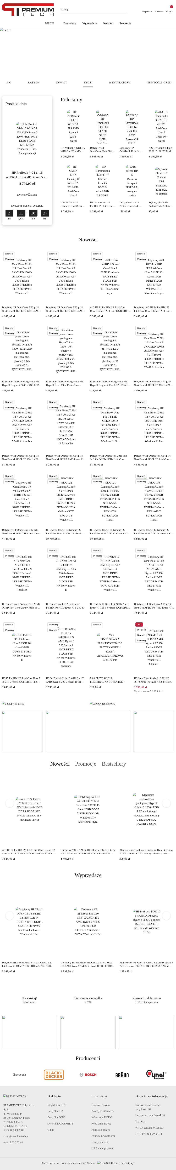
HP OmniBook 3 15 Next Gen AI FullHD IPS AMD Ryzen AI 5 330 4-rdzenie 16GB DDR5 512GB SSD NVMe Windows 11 (65, 606)
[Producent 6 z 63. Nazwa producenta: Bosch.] (54, 1075)
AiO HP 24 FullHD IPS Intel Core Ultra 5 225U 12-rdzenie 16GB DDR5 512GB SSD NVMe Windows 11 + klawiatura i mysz (109, 309)
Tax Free (140, 1121)
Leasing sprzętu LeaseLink (150, 1115)
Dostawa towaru (100, 1105)
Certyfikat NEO (56, 1117)
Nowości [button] (60, 764)
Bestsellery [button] (114, 764)
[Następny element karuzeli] (172, 1074)
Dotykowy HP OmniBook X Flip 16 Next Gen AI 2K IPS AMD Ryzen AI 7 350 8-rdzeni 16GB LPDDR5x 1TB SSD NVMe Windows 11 (153, 606)
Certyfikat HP (55, 1111)
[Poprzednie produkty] (9, 803)
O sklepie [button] (54, 1096)
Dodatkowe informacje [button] (151, 1096)
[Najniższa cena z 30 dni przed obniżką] (173, 691)
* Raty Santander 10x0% (149, 1127)
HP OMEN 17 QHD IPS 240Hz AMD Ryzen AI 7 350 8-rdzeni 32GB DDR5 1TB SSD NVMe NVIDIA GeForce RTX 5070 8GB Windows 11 (109, 606)
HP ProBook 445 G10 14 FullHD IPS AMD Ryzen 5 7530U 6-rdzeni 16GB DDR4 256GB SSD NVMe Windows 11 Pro (146, 964)
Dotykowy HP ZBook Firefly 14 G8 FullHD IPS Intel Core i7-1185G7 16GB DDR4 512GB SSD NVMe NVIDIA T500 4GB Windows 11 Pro (27, 964)
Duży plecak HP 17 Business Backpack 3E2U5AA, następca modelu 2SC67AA (129, 204)
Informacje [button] (99, 1096)
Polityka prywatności (103, 1135)
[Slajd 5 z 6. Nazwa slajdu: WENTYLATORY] (88, 53)
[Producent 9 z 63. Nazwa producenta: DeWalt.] (156, 1075)
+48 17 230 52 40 (13, 1142)
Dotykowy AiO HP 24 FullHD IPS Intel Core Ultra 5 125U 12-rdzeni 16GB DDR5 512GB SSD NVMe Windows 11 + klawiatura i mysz (151, 309)
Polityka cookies (100, 1129)
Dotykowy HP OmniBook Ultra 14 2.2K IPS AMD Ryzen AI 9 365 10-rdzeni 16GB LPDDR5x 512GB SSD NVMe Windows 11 (132, 150)
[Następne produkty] (166, 803)
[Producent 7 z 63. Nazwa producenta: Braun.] (88, 1075)
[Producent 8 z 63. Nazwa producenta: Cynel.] (122, 1075)
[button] (51, 23)
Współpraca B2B (57, 1105)
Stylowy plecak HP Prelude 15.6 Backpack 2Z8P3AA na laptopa (160, 204)
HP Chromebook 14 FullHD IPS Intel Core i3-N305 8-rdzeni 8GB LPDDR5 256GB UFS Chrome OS (101, 204)
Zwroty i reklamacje (102, 1111)
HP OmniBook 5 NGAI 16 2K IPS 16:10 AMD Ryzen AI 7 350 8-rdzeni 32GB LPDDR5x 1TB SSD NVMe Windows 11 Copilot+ (153, 680)
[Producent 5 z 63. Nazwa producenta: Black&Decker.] (20, 1075)
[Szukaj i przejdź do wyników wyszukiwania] (125, 9)
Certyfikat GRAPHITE (60, 1123)
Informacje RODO (101, 1117)
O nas (50, 1129)
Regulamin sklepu (101, 1123)
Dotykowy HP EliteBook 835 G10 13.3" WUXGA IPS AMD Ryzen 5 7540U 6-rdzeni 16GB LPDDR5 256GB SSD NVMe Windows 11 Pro (87, 964)
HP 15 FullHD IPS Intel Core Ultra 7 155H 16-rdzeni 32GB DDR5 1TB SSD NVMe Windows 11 (21, 680)
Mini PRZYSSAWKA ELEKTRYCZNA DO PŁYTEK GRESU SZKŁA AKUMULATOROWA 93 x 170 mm (110, 680)
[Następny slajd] (168, 53)
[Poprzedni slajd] (7, 53)
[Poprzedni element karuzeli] (3, 1074)
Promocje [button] (85, 764)
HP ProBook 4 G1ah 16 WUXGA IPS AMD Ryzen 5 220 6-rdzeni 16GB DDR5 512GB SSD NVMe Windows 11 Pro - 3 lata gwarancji (27, 175)
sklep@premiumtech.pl (16, 1136)
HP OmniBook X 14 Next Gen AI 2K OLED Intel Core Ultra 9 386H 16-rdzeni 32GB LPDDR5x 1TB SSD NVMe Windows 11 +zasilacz (21, 606)
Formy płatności (100, 1142)
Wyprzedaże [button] (88, 875)
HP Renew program (102, 1148)
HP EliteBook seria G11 (148, 1133)
